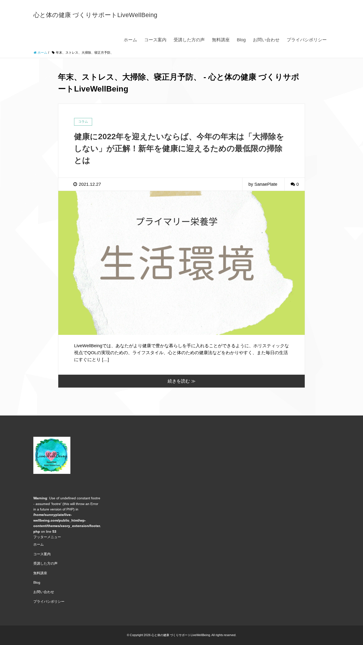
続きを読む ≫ (182, 381)
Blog (241, 39)
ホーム (130, 39)
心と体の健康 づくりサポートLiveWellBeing (95, 14)
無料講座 (221, 39)
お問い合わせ (266, 39)
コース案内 (155, 39)
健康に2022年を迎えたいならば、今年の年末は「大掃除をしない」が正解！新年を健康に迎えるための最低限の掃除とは (179, 148)
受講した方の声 (189, 39)
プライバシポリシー (307, 39)
